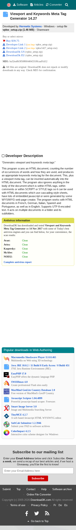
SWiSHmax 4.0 (19, 382)
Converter (55, 4)
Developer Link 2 (16, 48)
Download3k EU (15, 55)
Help (43, 489)
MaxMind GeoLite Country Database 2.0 (33, 390)
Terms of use (17, 505)
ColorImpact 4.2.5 (21, 431)
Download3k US (15, 51)
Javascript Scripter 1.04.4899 (26, 398)
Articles (38, 4)
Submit (6, 489)
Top (18, 489)
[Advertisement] (38, 112)
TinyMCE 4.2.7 (19, 414)
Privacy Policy (39, 505)
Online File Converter (39, 494)
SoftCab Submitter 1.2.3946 (26, 423)
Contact (30, 489)
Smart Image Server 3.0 (24, 406)
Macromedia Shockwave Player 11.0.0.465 (33, 357)
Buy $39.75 (12, 40)
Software (22, 4)
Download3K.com (41, 499)
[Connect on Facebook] (26, 514)
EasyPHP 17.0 (18, 373)
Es (66, 505)
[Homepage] (8, 5)
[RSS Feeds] (47, 514)
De (60, 505)
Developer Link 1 (16, 44)
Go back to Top (39, 521)
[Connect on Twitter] (36, 514)
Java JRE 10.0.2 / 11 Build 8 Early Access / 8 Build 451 (40, 365)
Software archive (62, 489)
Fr (55, 505)
